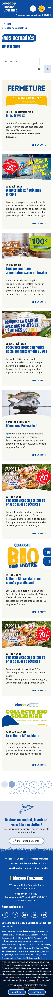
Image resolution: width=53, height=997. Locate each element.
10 (33, 791)
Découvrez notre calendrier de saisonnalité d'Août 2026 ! (26, 349)
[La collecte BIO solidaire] (26, 714)
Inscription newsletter (28, 841)
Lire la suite (39, 144)
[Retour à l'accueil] (9, 3)
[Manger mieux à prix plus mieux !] (26, 168)
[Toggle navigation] (49, 9)
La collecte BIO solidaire (22, 736)
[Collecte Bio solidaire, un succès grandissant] (26, 557)
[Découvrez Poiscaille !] (26, 404)
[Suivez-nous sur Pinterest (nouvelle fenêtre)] (44, 915)
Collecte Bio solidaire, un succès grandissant (23, 581)
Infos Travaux (15, 116)
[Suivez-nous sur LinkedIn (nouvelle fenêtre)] (15, 915)
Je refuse (16, 992)
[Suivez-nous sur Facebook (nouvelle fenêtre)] (5, 915)
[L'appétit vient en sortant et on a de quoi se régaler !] (26, 478)
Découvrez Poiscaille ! (21, 426)
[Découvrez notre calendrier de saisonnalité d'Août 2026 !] (26, 325)
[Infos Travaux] (26, 94)
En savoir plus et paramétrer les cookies (26, 985)
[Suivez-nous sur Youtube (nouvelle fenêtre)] (24, 915)
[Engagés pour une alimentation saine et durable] (26, 247)
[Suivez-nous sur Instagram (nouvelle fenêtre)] (34, 915)
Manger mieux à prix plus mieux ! (23, 192)
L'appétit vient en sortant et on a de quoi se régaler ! (25, 502)
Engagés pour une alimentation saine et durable (26, 271)
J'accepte (36, 992)
